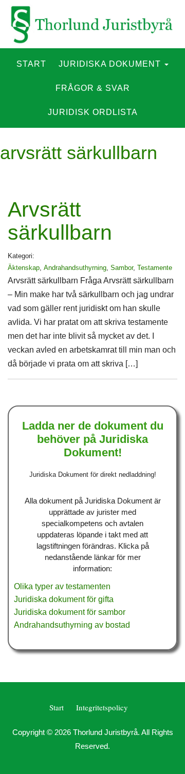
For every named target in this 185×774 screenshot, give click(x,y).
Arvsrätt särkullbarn (60, 221)
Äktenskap (24, 268)
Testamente (154, 268)
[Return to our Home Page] (92, 24)
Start (31, 64)
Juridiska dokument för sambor (69, 612)
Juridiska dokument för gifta (64, 599)
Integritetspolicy (102, 707)
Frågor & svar (92, 88)
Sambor (121, 268)
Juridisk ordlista (93, 112)
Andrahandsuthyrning (75, 268)
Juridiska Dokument (111, 64)
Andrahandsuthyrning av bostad (72, 625)
